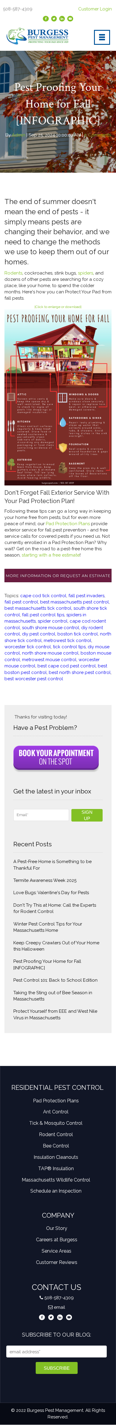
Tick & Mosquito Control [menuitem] (55, 1123)
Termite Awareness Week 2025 (44, 880)
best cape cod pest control (66, 666)
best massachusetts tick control (37, 608)
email (59, 1307)
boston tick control (77, 634)
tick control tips (69, 646)
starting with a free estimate (51, 555)
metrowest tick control (67, 640)
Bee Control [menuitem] (56, 1146)
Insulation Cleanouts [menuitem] (56, 1157)
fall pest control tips (43, 615)
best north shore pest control (80, 672)
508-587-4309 (59, 1297)
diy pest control (38, 634)
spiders (85, 273)
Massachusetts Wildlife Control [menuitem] (56, 1180)
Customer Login (95, 9)
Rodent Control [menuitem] (56, 1134)
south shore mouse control (50, 627)
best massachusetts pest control (74, 602)
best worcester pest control (33, 678)
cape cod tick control (43, 595)
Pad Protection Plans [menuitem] (56, 1101)
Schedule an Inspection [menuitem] (55, 1191)
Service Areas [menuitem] (56, 1251)
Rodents (13, 273)
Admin (18, 135)
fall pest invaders (86, 595)
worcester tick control (27, 646)
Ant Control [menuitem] (55, 1112)
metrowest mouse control (49, 659)
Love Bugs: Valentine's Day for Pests (51, 892)
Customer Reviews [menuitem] (56, 1262)
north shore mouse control (50, 653)
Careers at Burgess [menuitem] (56, 1239)
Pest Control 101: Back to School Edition (55, 980)
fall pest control (21, 602)
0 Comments (97, 135)
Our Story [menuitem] (56, 1228)
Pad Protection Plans (68, 523)
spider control (53, 621)
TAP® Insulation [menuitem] (56, 1168)
